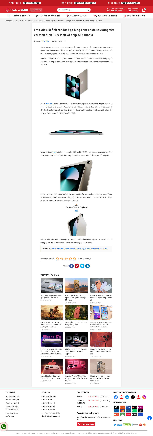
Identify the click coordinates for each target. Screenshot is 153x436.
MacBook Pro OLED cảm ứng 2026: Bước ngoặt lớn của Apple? (76, 351)
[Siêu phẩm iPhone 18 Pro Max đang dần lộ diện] (76, 312)
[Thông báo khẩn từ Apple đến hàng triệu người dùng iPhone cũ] (101, 285)
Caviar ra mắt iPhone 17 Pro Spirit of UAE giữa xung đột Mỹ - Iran (75, 297)
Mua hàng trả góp (12, 413)
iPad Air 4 (49, 104)
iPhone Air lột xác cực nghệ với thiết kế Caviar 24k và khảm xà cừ (100, 378)
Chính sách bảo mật (48, 403)
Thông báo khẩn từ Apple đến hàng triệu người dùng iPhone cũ (101, 297)
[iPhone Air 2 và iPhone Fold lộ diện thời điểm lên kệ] (52, 285)
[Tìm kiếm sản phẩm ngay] (88, 10)
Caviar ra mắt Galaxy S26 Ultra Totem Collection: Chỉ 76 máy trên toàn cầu (51, 324)
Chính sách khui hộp (48, 406)
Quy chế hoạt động (12, 400)
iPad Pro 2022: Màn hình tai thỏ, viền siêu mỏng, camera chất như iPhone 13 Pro (79, 249)
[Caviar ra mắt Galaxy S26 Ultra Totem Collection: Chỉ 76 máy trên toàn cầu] (52, 312)
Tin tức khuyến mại (12, 403)
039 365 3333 (116, 11)
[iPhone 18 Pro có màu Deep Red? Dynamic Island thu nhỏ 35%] (101, 339)
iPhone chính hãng (12, 406)
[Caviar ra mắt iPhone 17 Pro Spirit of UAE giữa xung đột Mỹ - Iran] (76, 285)
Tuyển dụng (10, 416)
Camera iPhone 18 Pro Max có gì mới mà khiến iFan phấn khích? (76, 378)
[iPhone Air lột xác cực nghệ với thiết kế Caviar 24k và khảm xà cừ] (101, 366)
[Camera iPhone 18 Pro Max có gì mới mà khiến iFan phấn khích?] (76, 366)
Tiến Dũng (45, 41)
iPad (53, 152)
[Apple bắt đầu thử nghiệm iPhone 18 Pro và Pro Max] (52, 366)
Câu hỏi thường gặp (12, 409)
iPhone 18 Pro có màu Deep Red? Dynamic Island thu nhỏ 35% (100, 351)
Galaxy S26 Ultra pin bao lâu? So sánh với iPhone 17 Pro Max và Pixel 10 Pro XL (101, 324)
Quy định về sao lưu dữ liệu (50, 413)
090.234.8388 (93, 406)
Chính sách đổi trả (47, 400)
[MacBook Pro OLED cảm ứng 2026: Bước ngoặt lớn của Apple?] (76, 339)
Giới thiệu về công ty (12, 396)
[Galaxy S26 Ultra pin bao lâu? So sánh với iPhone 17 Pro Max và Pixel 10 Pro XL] (101, 312)
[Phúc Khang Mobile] (17, 10)
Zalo (150, 418)
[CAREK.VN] (86, 424)
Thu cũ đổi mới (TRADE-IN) (50, 416)
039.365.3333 (93, 396)
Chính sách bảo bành (48, 396)
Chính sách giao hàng (48, 409)
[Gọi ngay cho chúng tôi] (3, 426)
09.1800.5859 (93, 401)
